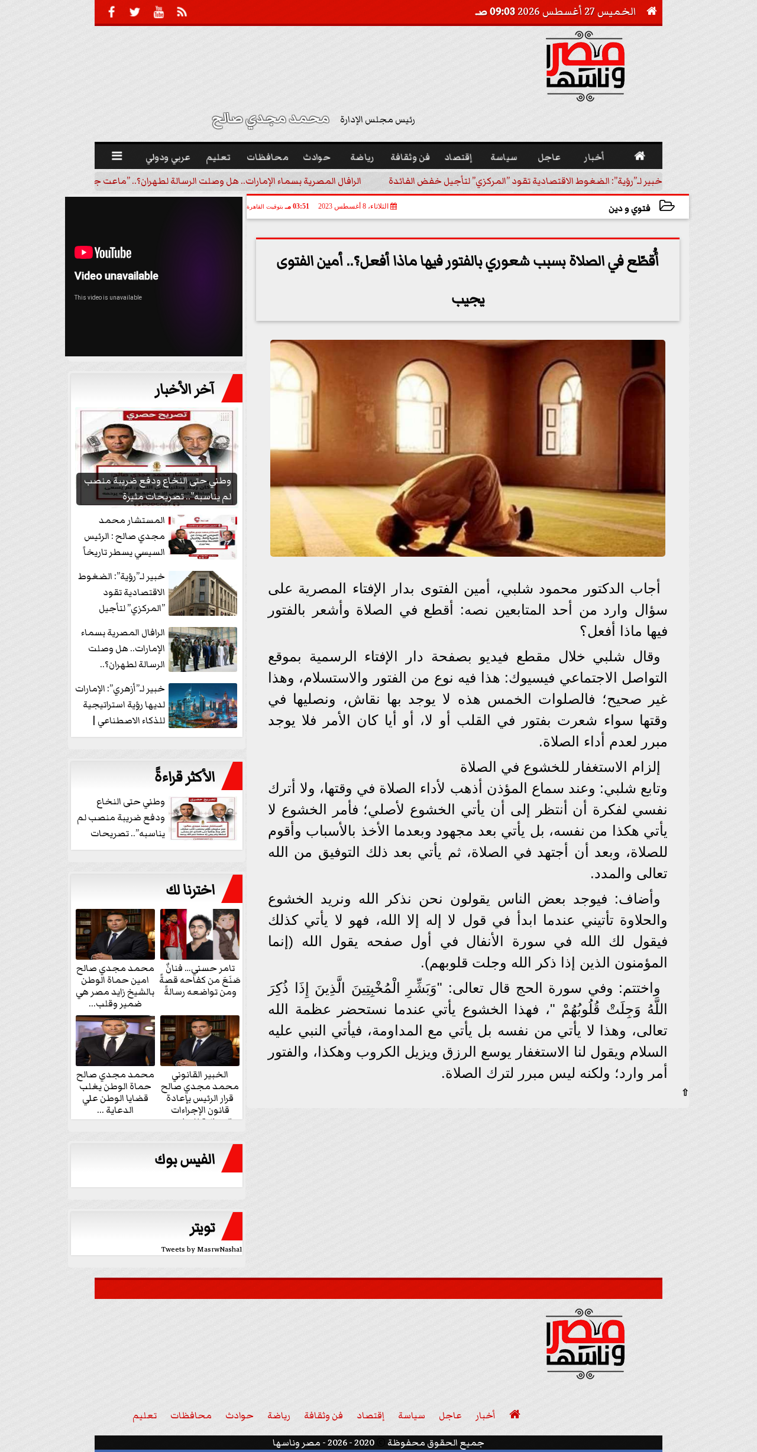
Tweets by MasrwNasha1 (201, 1249)
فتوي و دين (630, 208)
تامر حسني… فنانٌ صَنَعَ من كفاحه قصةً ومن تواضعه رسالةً (200, 979)
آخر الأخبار (185, 389)
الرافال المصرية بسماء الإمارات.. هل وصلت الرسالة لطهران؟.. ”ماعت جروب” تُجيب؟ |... (196, 181)
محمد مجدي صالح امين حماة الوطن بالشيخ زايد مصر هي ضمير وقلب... (115, 985)
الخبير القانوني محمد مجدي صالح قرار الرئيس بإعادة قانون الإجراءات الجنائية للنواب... (200, 1097)
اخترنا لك (190, 890)
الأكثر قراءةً (184, 777)
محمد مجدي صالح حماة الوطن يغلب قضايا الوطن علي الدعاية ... (115, 1091)
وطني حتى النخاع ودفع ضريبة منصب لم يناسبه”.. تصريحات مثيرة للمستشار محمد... (158, 818)
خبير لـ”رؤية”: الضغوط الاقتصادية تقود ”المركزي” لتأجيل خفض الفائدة (525, 181)
